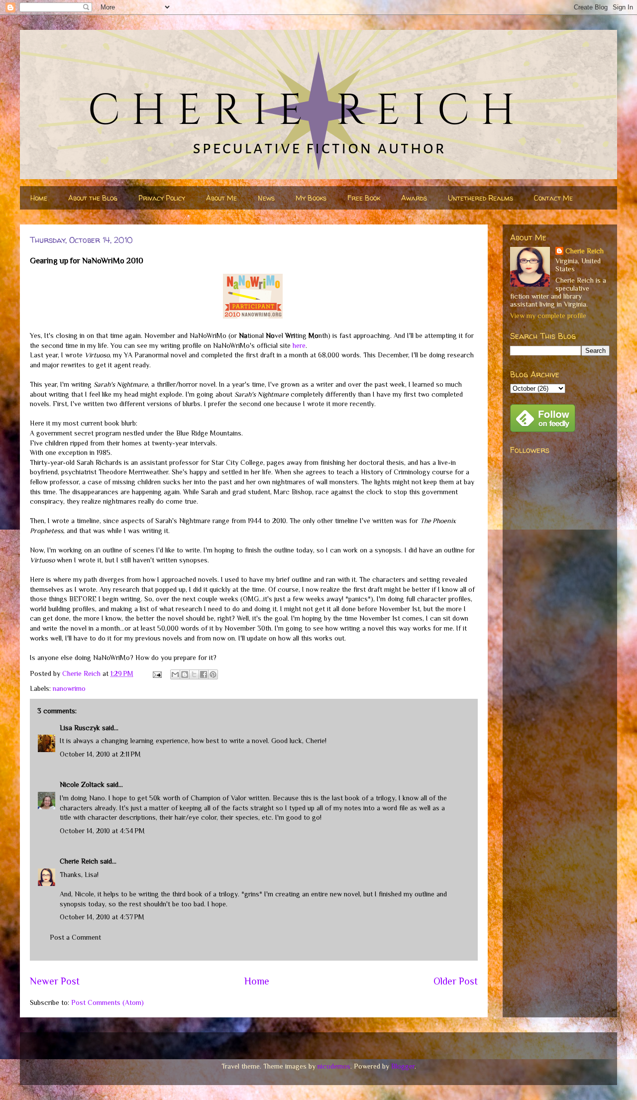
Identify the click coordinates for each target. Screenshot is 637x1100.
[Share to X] (194, 674)
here (299, 345)
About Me (221, 198)
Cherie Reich (79, 861)
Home (38, 198)
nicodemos (334, 1066)
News (266, 198)
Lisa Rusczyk (80, 728)
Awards (414, 198)
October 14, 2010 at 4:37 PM (102, 917)
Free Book (363, 198)
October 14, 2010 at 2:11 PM (100, 754)
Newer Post (55, 981)
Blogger (403, 1066)
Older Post (455, 981)
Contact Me (553, 198)
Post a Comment (75, 937)
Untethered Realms (480, 198)
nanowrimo (69, 688)
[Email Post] (156, 673)
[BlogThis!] (185, 674)
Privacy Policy (161, 198)
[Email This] (175, 674)
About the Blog (92, 198)
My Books (311, 198)
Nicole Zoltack (82, 784)
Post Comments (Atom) (107, 1002)
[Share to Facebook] (204, 674)
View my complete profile (548, 316)
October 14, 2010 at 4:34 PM (102, 831)
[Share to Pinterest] (213, 674)
